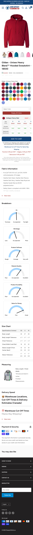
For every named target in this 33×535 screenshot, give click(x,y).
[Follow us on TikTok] (13, 513)
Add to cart (16, 139)
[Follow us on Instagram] (6, 513)
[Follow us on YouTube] (9, 513)
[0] (30, 8)
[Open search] (23, 8)
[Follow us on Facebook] (3, 513)
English (4, 504)
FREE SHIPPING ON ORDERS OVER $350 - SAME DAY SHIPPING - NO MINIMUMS (16, 2)
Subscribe (7, 495)
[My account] (26, 8)
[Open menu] (3, 8)
